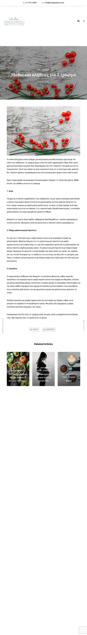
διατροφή (50, 329)
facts (35, 329)
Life (39, 70)
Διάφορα (45, 70)
